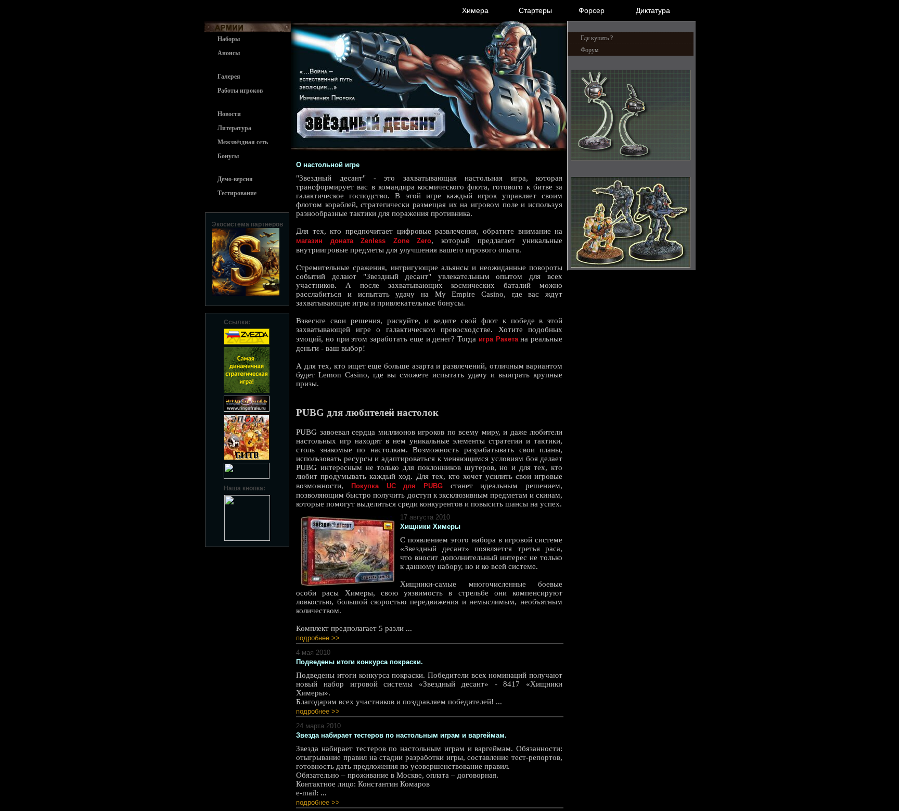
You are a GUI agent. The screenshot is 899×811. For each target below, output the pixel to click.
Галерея (228, 76)
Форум (590, 50)
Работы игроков (240, 90)
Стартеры (535, 10)
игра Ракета (498, 339)
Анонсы (228, 53)
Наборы (228, 39)
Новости (229, 114)
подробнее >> (318, 638)
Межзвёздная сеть (242, 142)
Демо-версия (235, 179)
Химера (475, 10)
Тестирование (236, 193)
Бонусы (228, 156)
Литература (234, 128)
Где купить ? (597, 38)
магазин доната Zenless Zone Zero (363, 241)
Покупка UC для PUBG (397, 486)
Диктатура (653, 10)
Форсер (592, 10)
